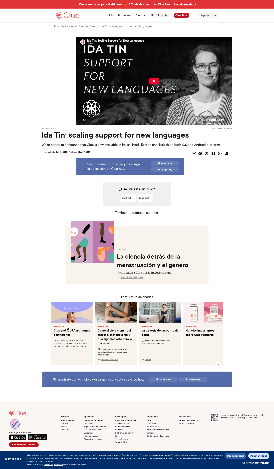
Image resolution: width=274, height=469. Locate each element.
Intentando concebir (93, 429)
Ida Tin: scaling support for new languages (126, 26)
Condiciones (152, 432)
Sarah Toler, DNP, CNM (132, 277)
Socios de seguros (187, 423)
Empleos (64, 423)
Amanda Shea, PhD (109, 359)
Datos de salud (152, 426)
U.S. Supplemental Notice (157, 429)
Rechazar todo (235, 456)
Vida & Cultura (121, 439)
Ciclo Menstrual (122, 423)
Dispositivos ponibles (93, 439)
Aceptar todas (258, 456)
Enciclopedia (159, 15)
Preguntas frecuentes (93, 420)
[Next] (218, 365)
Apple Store (166, 163)
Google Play (166, 169)
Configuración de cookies (157, 436)
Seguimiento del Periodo (95, 426)
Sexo (117, 436)
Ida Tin (148, 359)
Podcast (64, 429)
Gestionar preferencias (255, 462)
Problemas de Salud (124, 432)
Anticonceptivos (122, 426)
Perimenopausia (91, 436)
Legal (148, 420)
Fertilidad (119, 429)
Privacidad (151, 423)
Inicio (110, 15)
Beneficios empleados (188, 420)
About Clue (88, 26)
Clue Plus (181, 15)
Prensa (64, 426)
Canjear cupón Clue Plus (23, 444)
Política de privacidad (53, 464)
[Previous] (211, 365)
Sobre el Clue (59, 326)
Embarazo (88, 432)
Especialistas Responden (126, 420)
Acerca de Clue (67, 420)
